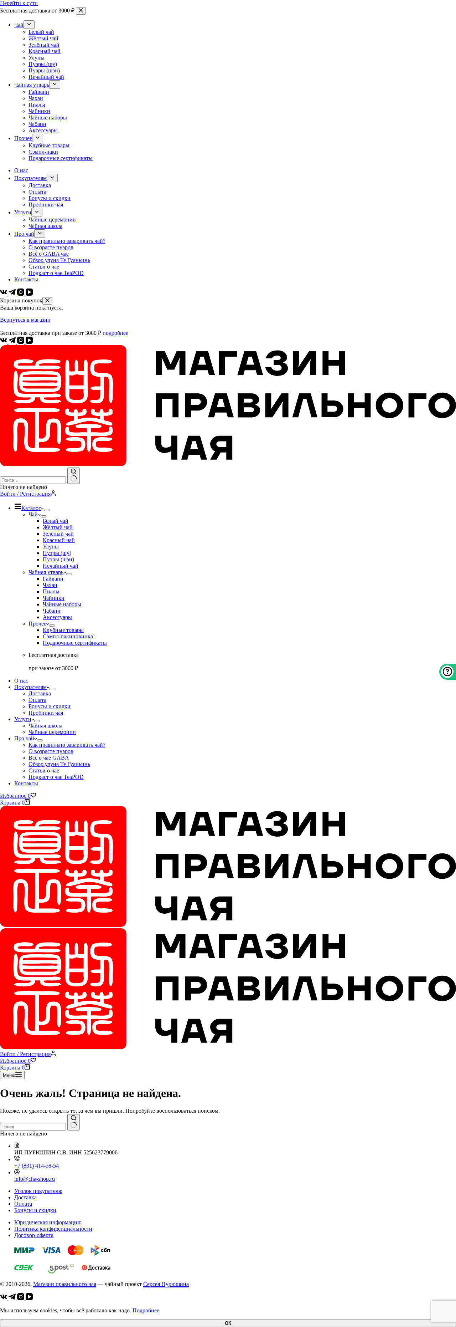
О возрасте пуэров (50, 751)
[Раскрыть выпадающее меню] (47, 510)
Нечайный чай (60, 566)
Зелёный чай (58, 534)
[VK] (4, 342)
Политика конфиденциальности (53, 1229)
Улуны (51, 546)
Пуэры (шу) (57, 553)
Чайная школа (45, 726)
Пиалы (51, 591)
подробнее (115, 333)
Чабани (52, 611)
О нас (21, 681)
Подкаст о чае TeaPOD (56, 777)
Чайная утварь (45, 572)
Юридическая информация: (47, 1222)
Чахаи (50, 585)
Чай (33, 514)
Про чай (24, 738)
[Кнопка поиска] (73, 476)
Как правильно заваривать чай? (66, 745)
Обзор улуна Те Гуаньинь (59, 764)
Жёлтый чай (58, 527)
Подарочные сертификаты (75, 643)
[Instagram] (21, 342)
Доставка (39, 693)
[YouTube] (29, 342)
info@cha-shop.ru (34, 1179)
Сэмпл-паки (69, 636)
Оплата (37, 700)
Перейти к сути (19, 3)
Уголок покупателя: (38, 1191)
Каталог (31, 508)
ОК (228, 1323)
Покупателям (30, 687)
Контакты (26, 783)
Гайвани (53, 579)
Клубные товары (63, 630)
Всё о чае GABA (48, 758)
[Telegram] (13, 342)
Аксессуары (57, 617)
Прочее (37, 624)
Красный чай (59, 540)
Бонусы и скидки (49, 706)
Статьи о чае (43, 770)
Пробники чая (45, 713)
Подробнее (146, 1310)
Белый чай (55, 521)
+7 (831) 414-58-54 (36, 1166)
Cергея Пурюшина (166, 1284)
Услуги (22, 719)
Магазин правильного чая (64, 1284)
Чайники (53, 598)
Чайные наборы (62, 604)
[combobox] (33, 480)
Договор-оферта (33, 1235)
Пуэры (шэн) (58, 559)
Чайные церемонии (52, 732)
